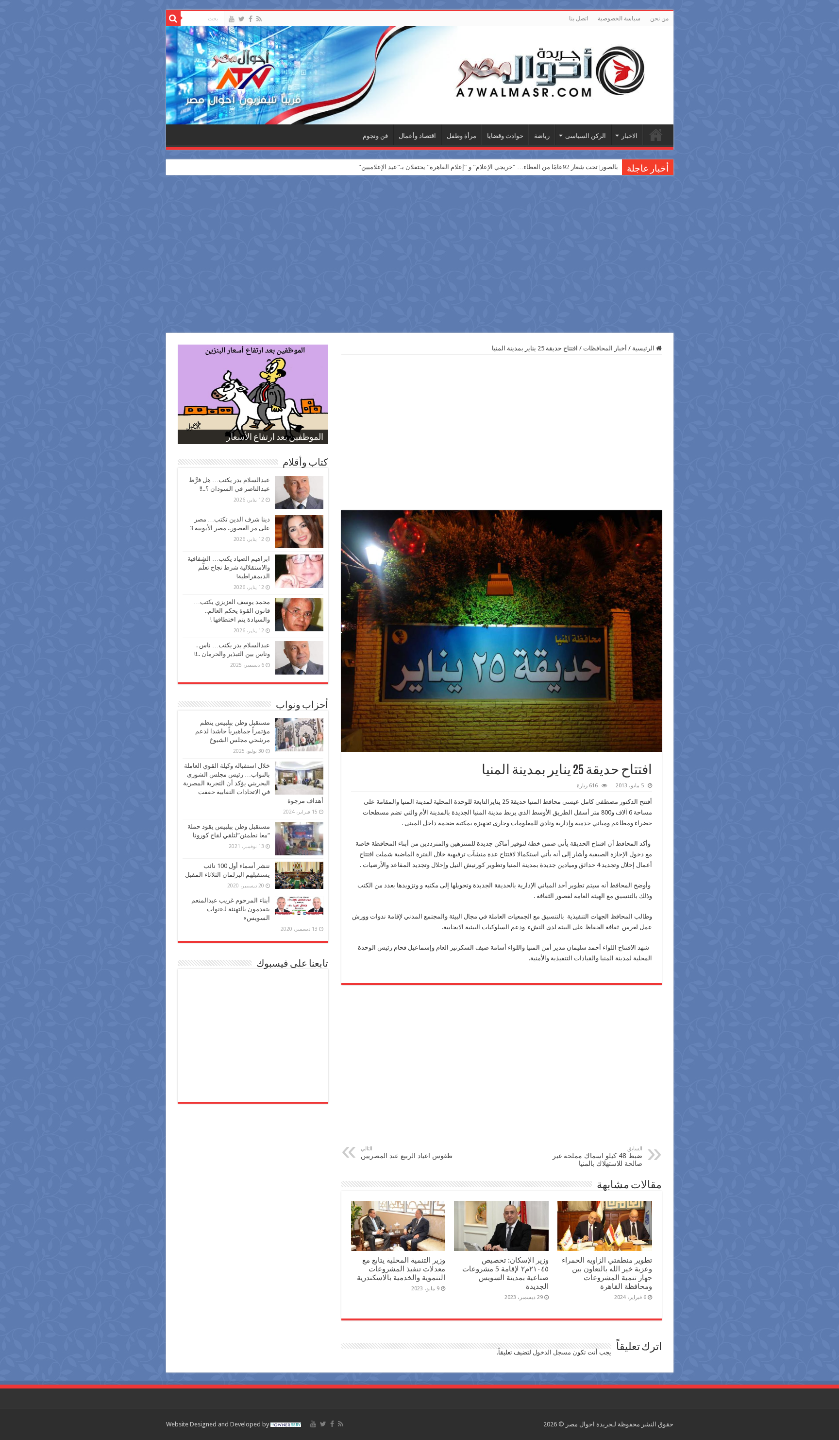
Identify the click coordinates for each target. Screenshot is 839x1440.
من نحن (659, 18)
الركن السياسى (585, 135)
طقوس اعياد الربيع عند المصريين (407, 1152)
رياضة (542, 135)
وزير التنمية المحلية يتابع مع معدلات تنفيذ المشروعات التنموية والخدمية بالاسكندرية (401, 1269)
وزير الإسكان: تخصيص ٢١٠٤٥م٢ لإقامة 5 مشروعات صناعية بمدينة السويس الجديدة (505, 1273)
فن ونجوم (375, 135)
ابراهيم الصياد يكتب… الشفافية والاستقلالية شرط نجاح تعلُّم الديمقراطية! (228, 567)
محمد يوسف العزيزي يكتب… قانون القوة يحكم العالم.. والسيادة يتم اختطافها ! (232, 610)
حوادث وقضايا (505, 135)
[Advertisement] (419, 255)
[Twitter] (241, 19)
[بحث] (173, 18)
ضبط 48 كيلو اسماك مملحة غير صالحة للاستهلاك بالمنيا (597, 1156)
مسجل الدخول (552, 1352)
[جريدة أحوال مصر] (419, 75)
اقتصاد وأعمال (417, 135)
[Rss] (259, 19)
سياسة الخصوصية (619, 18)
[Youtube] (231, 19)
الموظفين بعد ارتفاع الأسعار (274, 438)
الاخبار (629, 135)
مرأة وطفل (461, 135)
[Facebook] (250, 19)
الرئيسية (656, 134)
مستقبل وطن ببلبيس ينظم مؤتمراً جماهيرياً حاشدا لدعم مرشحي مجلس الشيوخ (232, 731)
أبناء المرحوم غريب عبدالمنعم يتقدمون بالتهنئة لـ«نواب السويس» (230, 909)
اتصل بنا (578, 18)
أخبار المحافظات (605, 348)
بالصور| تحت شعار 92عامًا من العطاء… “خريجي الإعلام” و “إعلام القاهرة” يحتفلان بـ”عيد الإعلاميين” (488, 167)
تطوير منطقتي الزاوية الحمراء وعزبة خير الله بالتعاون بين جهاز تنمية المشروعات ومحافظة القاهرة (607, 1273)
